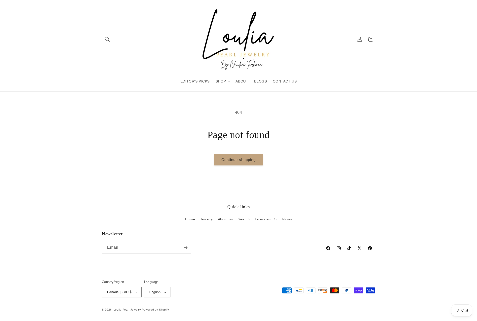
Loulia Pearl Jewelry (127, 309)
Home (190, 219)
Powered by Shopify (155, 309)
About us (225, 219)
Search (244, 219)
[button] (107, 39)
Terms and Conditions (273, 219)
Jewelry (206, 219)
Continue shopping (238, 160)
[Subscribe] (185, 247)
